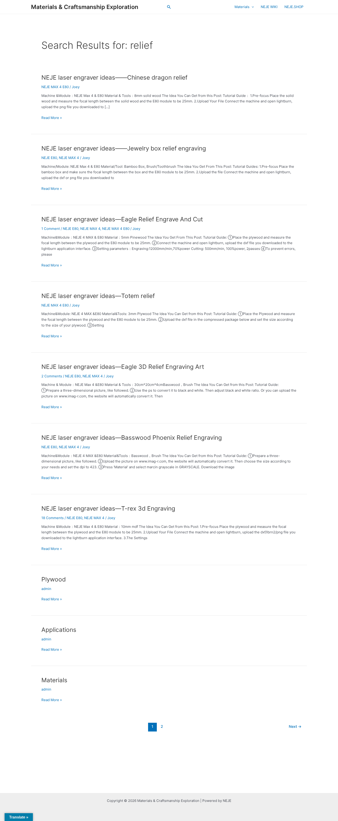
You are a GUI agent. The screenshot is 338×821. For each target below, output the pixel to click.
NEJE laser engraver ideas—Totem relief (98, 295)
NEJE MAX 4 (69, 158)
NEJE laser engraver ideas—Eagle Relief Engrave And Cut (122, 219)
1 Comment (50, 228)
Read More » (51, 117)
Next (295, 726)
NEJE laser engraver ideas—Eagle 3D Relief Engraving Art (122, 366)
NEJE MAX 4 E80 (55, 87)
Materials (242, 7)
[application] (251, 7)
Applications (58, 629)
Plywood (53, 579)
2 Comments (51, 376)
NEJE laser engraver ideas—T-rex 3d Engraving (108, 508)
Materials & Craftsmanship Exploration (84, 6)
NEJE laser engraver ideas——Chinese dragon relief (114, 77)
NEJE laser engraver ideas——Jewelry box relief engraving (123, 148)
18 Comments (52, 518)
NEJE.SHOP (294, 7)
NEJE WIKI (269, 7)
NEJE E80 (49, 158)
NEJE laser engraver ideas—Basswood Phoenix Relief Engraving (131, 437)
